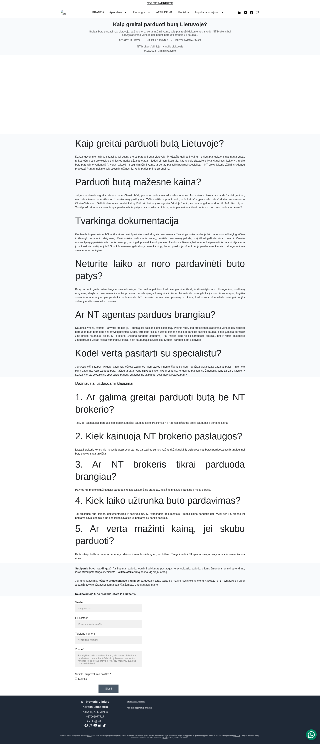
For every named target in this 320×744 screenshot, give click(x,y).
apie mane (151, 584)
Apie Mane (115, 12)
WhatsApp (230, 580)
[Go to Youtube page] (247, 12)
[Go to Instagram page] (257, 12)
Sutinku (82, 678)
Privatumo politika (136, 701)
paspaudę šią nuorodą (153, 572)
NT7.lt (89, 736)
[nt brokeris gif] (195, 658)
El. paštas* (81, 618)
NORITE (152, 3)
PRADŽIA (98, 12)
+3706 (90, 716)
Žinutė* (79, 649)
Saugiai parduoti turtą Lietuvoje (182, 339)
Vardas (79, 602)
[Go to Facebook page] (253, 12)
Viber (241, 580)
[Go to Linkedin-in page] (241, 12)
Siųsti (108, 688)
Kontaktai (184, 12)
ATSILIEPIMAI (164, 12)
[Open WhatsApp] (311, 734)
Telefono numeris (85, 633)
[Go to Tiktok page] (104, 725)
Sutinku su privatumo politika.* (93, 674)
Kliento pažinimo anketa (139, 707)
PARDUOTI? (165, 3)
